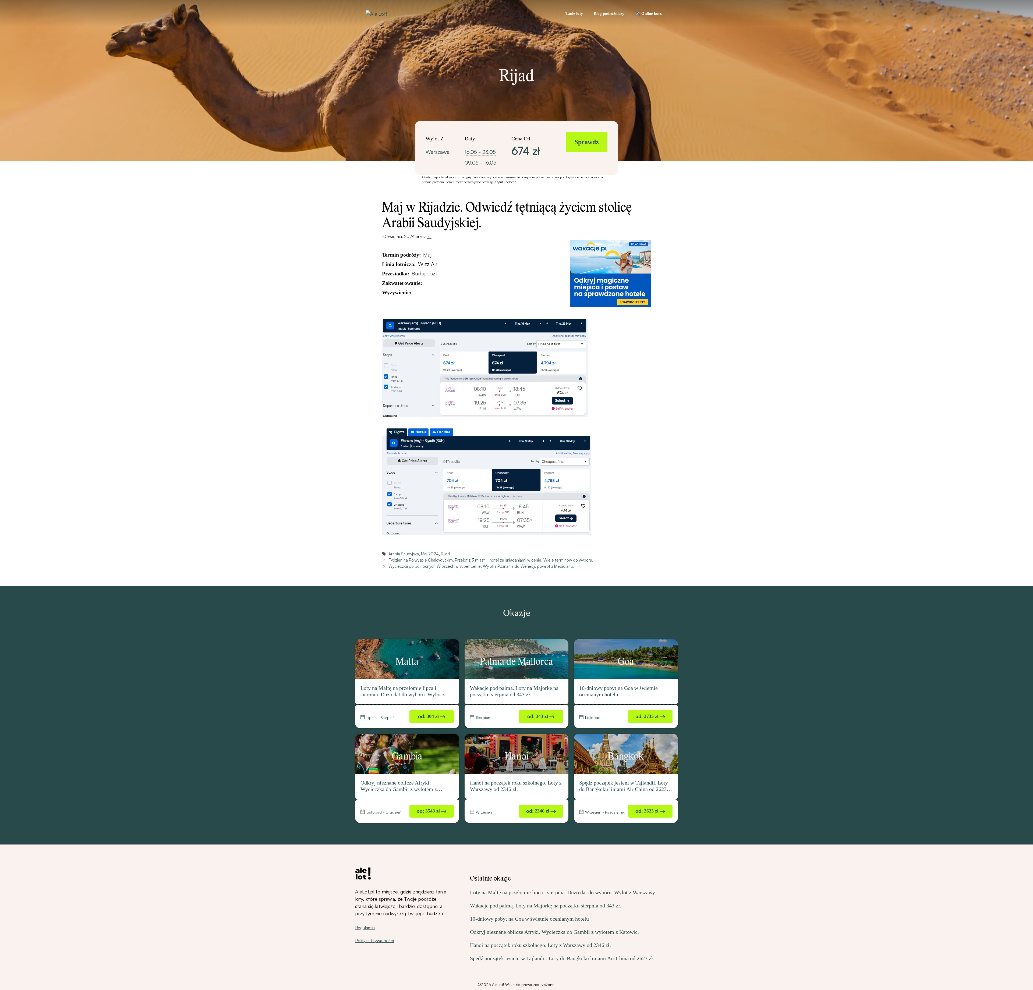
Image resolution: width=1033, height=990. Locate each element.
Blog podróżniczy (609, 13)
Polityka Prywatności (374, 940)
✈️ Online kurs (648, 13)
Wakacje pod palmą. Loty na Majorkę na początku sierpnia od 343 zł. (545, 906)
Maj (427, 254)
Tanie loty (574, 13)
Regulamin (365, 927)
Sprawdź (587, 142)
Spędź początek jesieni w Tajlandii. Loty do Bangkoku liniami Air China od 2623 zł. (623, 789)
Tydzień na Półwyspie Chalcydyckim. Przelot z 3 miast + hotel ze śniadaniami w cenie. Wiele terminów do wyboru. (490, 560)
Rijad (445, 553)
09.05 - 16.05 (480, 162)
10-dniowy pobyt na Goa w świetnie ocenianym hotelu (529, 919)
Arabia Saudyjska (403, 553)
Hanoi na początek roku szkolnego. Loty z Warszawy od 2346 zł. (540, 945)
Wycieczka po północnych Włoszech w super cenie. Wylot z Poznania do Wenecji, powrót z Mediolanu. (481, 566)
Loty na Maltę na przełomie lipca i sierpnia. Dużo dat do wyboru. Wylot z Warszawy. (402, 694)
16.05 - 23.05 (480, 151)
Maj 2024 (430, 553)
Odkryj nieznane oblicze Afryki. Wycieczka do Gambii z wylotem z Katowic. (398, 789)
